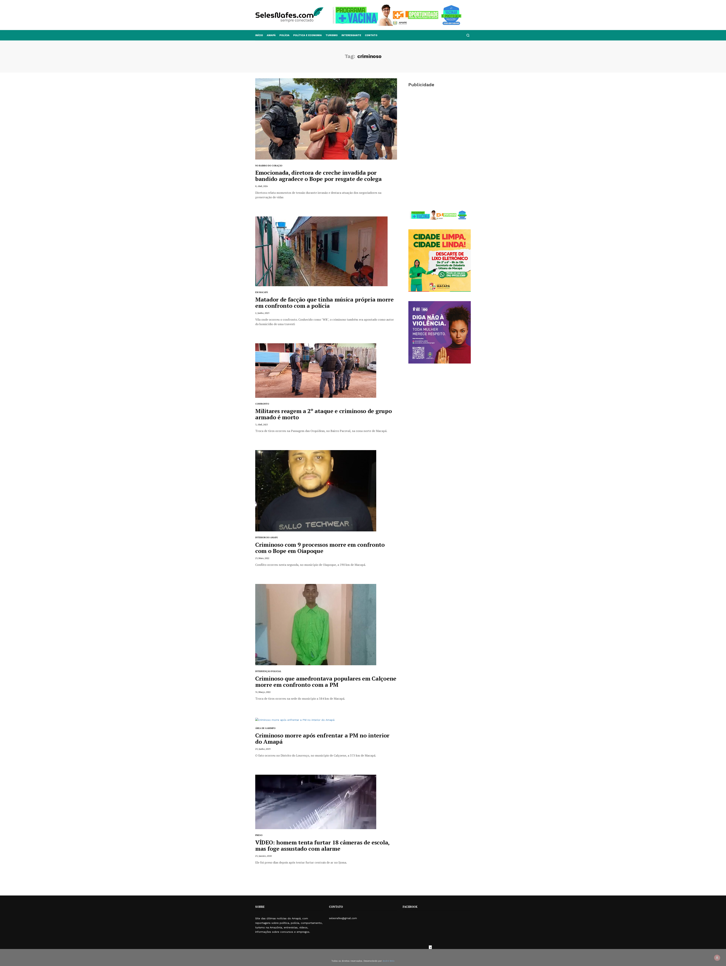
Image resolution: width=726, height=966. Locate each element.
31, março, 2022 (263, 692)
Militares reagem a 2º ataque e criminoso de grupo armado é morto (323, 414)
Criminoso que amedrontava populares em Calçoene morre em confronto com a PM (325, 681)
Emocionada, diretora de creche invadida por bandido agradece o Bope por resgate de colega (318, 176)
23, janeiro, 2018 (263, 855)
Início (259, 35)
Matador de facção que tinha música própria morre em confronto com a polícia (324, 302)
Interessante (351, 35)
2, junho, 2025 (262, 313)
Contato (371, 35)
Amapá (271, 35)
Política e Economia (307, 35)
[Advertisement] (439, 120)
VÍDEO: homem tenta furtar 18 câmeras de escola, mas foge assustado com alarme (322, 845)
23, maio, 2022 (262, 558)
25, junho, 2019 (262, 748)
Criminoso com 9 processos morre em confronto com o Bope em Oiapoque (320, 548)
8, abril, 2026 (261, 186)
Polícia (284, 35)
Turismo (332, 35)
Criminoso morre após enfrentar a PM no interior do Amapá (322, 738)
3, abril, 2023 (261, 424)
